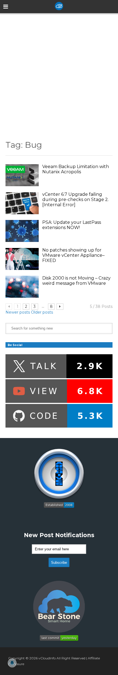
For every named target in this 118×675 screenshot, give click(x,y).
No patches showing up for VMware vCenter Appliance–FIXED (73, 255)
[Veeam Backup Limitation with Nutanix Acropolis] (22, 175)
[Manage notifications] (12, 663)
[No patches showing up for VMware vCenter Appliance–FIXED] (22, 259)
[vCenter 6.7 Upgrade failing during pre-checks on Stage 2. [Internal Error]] (22, 203)
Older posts (42, 312)
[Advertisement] (59, 72)
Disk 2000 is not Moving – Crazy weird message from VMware (76, 280)
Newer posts (17, 312)
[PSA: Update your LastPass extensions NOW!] (22, 231)
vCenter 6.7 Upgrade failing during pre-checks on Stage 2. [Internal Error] (75, 199)
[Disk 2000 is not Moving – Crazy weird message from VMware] (22, 287)
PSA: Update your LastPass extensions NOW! (71, 225)
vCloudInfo (47, 658)
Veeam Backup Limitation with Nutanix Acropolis (75, 169)
